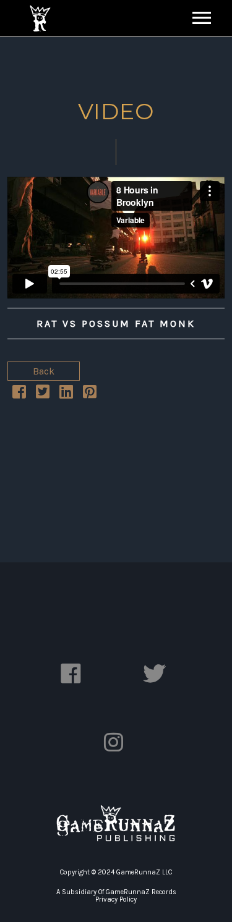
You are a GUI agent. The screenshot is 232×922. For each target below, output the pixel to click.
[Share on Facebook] (19, 394)
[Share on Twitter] (42, 394)
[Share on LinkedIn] (66, 394)
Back (43, 371)
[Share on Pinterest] (89, 394)
